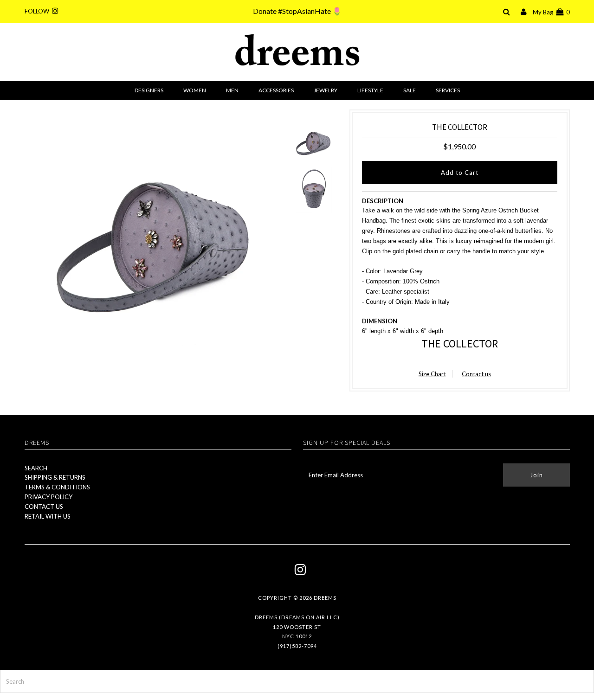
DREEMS (325, 598)
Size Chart (432, 374)
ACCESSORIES (276, 90)
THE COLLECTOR (459, 343)
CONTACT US (44, 506)
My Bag (551, 12)
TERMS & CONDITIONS (57, 487)
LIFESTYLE (370, 90)
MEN (232, 90)
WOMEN (194, 90)
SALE (409, 90)
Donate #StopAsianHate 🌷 (297, 10)
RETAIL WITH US (48, 516)
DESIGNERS (149, 90)
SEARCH (36, 468)
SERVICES (448, 90)
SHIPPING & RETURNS (55, 477)
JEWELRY (325, 90)
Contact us (476, 374)
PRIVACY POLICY (48, 496)
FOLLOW (38, 11)
